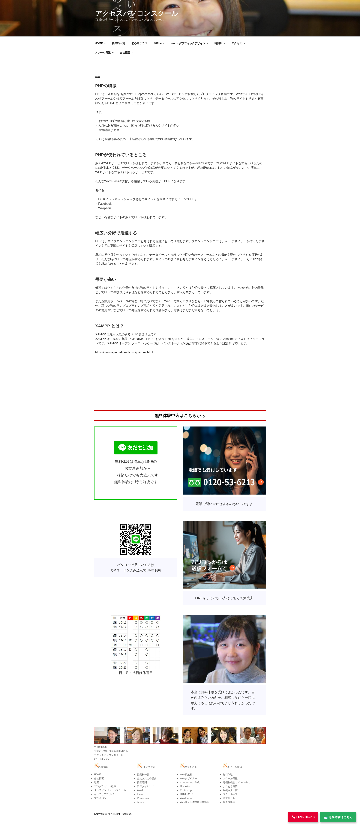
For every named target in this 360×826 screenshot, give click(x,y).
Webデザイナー (188, 778)
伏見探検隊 (229, 802)
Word (140, 790)
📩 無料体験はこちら (338, 817)
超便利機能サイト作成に (236, 782)
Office (158, 43)
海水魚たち (229, 798)
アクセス (237, 43)
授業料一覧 (118, 43)
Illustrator (185, 786)
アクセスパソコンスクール (136, 13)
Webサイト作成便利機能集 (194, 802)
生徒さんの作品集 (147, 778)
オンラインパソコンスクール (110, 790)
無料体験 (228, 774)
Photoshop (186, 790)
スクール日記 (103, 52)
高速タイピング (145, 786)
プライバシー (101, 798)
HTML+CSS (186, 794)
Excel (140, 794)
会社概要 (125, 52)
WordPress (186, 798)
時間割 (218, 43)
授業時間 (142, 782)
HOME (99, 43)
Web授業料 (186, 774)
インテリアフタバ (104, 794)
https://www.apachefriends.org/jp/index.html (124, 352)
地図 (96, 782)
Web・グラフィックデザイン (188, 43)
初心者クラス (139, 43)
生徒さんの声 (230, 790)
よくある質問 (230, 786)
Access (141, 802)
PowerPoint (143, 798)
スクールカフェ (231, 794)
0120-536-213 (305, 817)
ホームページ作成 (190, 782)
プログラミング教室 (105, 786)
